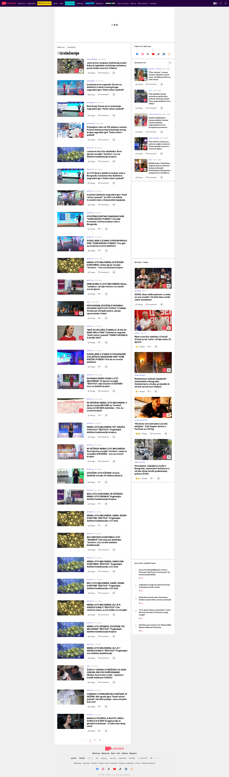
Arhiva (137, 763)
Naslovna (61, 47)
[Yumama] (142, 758)
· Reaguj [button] (141, 347)
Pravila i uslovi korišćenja (108, 763)
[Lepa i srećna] (113, 758)
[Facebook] (137, 54)
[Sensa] (132, 758)
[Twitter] (148, 54)
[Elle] (90, 758)
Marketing (77, 763)
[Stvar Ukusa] (154, 758)
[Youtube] (153, 54)
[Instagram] (142, 54)
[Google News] (164, 54)
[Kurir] (73, 758)
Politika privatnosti (148, 763)
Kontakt (94, 763)
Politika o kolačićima (126, 763)
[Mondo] (9, 3)
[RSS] (169, 54)
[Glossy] (104, 758)
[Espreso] (82, 758)
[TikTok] (158, 54)
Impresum (86, 763)
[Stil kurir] (97, 758)
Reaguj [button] (92, 73)
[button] (103, 73)
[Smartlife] (122, 758)
